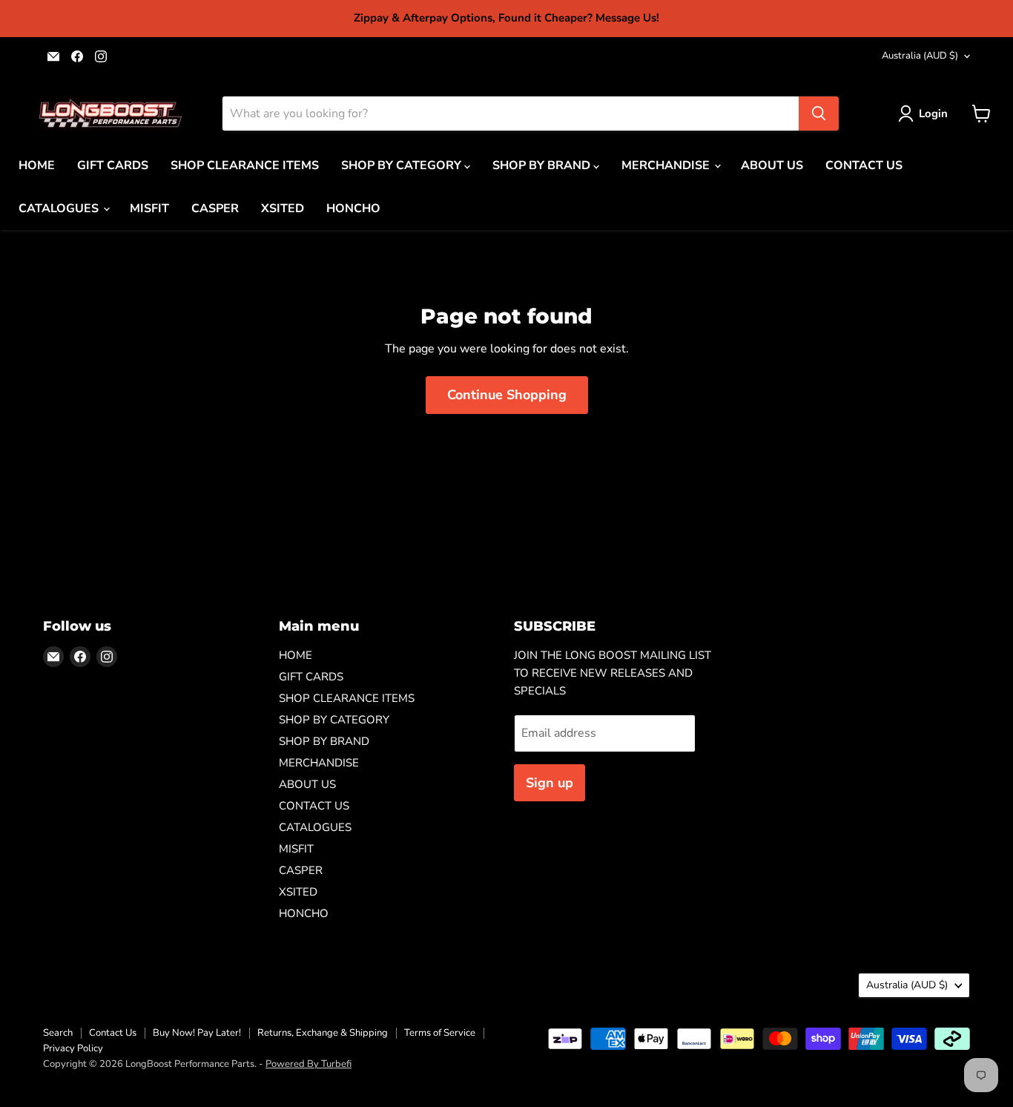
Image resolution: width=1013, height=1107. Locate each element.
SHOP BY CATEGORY (402, 165)
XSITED (282, 208)
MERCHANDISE (667, 165)
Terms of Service (439, 1032)
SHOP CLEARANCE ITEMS (245, 165)
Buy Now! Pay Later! (197, 1032)
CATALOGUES (60, 208)
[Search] (819, 113)
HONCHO (353, 208)
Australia (920, 55)
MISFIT (149, 208)
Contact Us (112, 1032)
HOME (37, 165)
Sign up (549, 783)
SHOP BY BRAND (542, 165)
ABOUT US (772, 165)
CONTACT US (864, 165)
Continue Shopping (507, 395)
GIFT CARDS (112, 165)
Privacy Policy (73, 1048)
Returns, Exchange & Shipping (322, 1032)
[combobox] (510, 113)
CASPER (215, 208)
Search (58, 1032)
